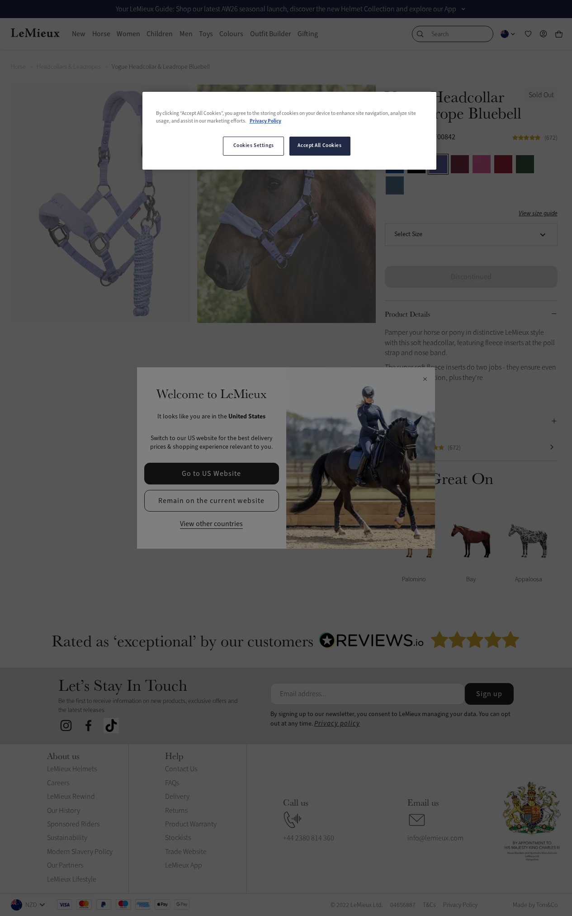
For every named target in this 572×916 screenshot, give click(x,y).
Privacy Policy (265, 121)
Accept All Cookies (319, 145)
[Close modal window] (425, 379)
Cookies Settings (253, 145)
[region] (289, 131)
